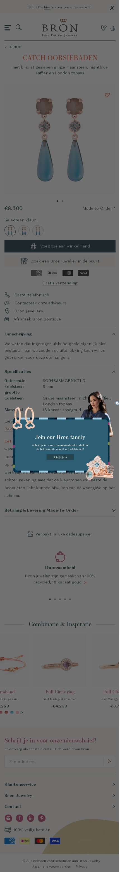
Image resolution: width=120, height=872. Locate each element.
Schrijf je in (59, 457)
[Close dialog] (117, 403)
